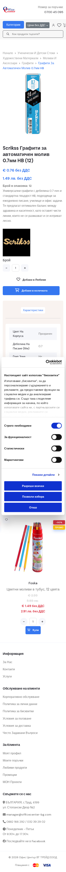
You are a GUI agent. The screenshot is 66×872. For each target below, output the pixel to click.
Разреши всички (33, 485)
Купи (35, 630)
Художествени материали (20, 58)
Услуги (7, 676)
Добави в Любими (34, 279)
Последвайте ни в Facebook (25, 841)
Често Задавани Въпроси (20, 733)
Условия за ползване (17, 718)
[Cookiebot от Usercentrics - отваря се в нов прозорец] (46, 362)
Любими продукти (15, 768)
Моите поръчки (13, 760)
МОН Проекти (12, 782)
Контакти (9, 669)
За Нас (7, 662)
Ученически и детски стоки (36, 53)
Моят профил (12, 753)
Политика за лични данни (20, 704)
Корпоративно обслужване (21, 697)
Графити (28, 63)
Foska (33, 583)
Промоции (10, 775)
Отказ (33, 507)
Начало (8, 53)
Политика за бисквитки (18, 711)
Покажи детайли (43, 474)
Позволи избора (33, 496)
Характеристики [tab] (33, 310)
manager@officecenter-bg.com (28, 814)
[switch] (56, 437)
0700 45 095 (53, 12)
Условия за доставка (17, 726)
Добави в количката (34, 290)
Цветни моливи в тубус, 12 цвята (33, 589)
